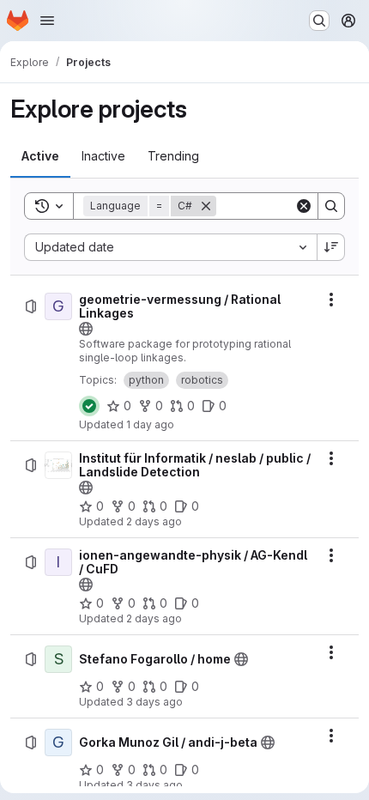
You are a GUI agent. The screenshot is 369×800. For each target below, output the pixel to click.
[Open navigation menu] (47, 20)
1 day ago (150, 424)
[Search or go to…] (319, 20)
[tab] (40, 156)
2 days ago (154, 521)
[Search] (331, 206)
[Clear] (303, 206)
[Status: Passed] (89, 406)
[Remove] (206, 206)
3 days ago (154, 701)
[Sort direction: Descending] (331, 247)
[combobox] (170, 247)
